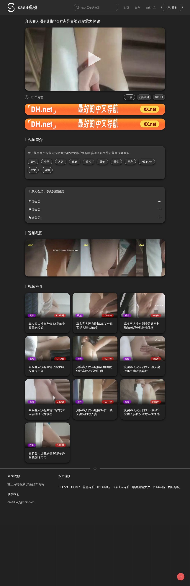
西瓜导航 (174, 487)
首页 (126, 7)
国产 (130, 161)
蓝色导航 (88, 487)
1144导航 (159, 487)
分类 (137, 7)
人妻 (60, 161)
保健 (74, 161)
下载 (129, 97)
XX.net (75, 487)
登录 (174, 7)
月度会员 (34, 217)
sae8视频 (27, 7)
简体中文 (150, 7)
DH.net (63, 487)
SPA (33, 161)
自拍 (47, 169)
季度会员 (34, 209)
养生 (116, 161)
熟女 (33, 169)
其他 (102, 161)
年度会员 (34, 201)
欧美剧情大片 (141, 487)
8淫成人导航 (121, 487)
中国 (46, 161)
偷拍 (88, 161)
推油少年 (147, 161)
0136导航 (103, 487)
